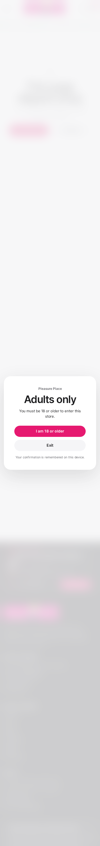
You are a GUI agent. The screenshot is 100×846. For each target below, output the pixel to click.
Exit (50, 445)
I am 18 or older (50, 431)
